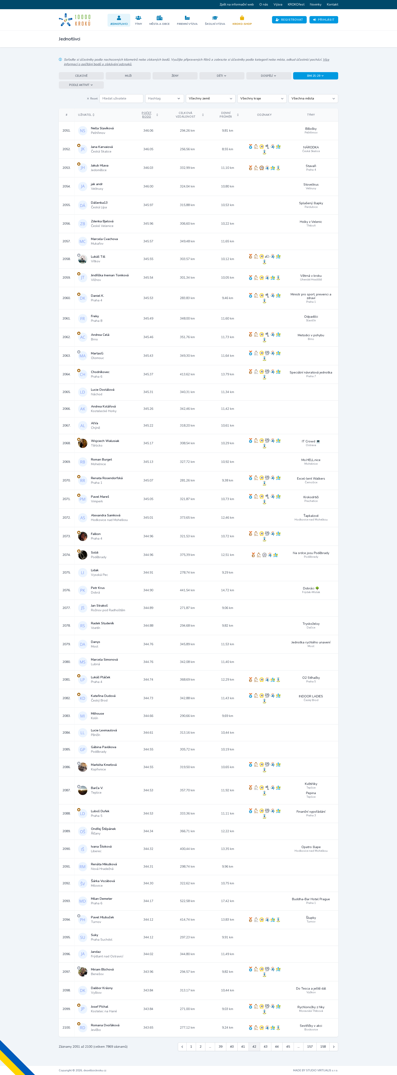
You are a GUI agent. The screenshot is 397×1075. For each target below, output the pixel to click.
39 (220, 1046)
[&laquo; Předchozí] (182, 1046)
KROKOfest (296, 4)
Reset (94, 98)
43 (265, 1046)
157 (310, 1046)
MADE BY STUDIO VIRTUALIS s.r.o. (315, 1070)
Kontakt (332, 4)
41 (243, 1046)
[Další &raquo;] (333, 1046)
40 (232, 1046)
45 (288, 1046)
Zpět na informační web (237, 4)
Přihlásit (326, 20)
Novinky (315, 4)
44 (277, 1046)
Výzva (278, 4)
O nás (263, 4)
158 (323, 1046)
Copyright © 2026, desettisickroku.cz (82, 1070)
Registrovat (292, 20)
